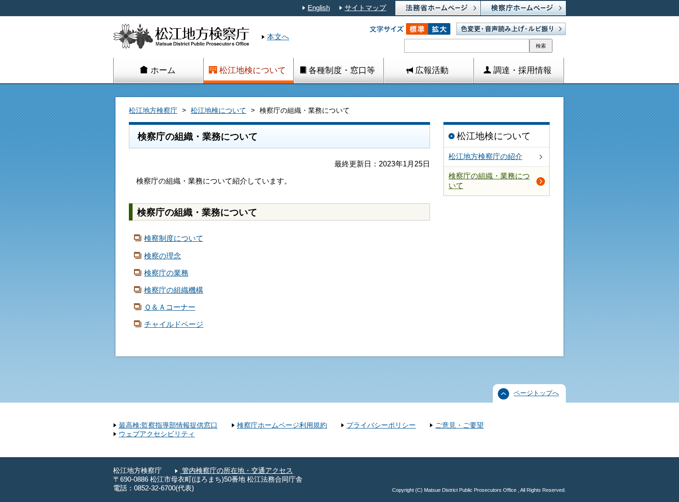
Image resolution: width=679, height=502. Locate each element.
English (319, 8)
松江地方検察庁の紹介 (485, 156)
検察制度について (173, 238)
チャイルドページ (173, 324)
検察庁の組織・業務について (489, 181)
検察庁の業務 (166, 273)
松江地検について (218, 110)
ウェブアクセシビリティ (157, 434)
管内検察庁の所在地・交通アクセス (236, 470)
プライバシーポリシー (381, 425)
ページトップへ (536, 393)
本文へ (278, 37)
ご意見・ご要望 (459, 425)
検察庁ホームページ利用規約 (282, 425)
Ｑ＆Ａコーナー (169, 307)
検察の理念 (162, 256)
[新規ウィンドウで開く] (523, 8)
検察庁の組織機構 (173, 290)
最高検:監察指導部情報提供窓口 (168, 425)
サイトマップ (365, 8)
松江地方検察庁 (153, 110)
